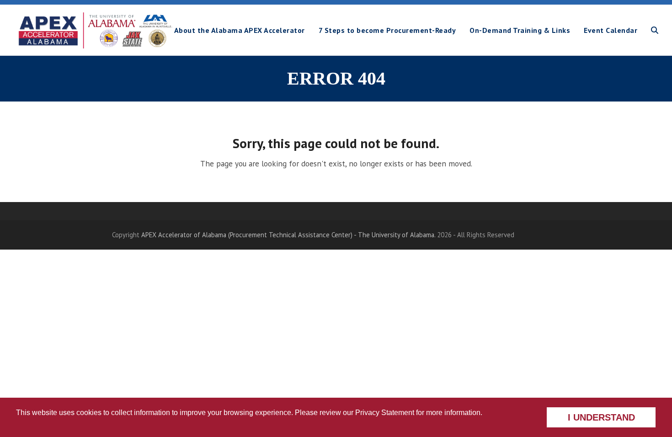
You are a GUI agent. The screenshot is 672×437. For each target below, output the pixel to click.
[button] (654, 30)
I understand (601, 417)
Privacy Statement (384, 412)
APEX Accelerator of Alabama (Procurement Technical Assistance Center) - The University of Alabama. (288, 234)
